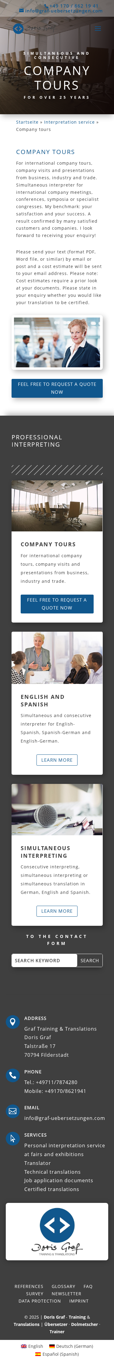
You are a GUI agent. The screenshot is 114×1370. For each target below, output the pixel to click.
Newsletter (66, 1293)
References (29, 1286)
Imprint (79, 1301)
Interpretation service (69, 122)
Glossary (63, 1286)
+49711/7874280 (57, 1082)
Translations (27, 1324)
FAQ (88, 1286)
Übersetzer (55, 1324)
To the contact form (57, 939)
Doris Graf (54, 1317)
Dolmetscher (84, 1324)
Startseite (27, 122)
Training (77, 1317)
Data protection (40, 1301)
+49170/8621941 (65, 1091)
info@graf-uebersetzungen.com (64, 1118)
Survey (34, 1293)
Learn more (57, 760)
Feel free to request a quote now (57, 388)
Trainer (57, 1331)
